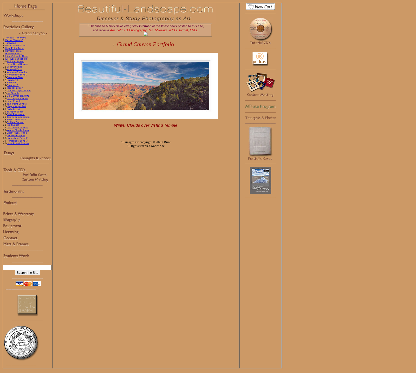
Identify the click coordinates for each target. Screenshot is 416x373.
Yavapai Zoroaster (17, 72)
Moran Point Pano (15, 45)
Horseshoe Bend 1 (17, 74)
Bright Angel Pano (17, 132)
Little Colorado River (16, 56)
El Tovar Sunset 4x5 (16, 58)
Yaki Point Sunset (16, 103)
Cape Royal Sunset (17, 64)
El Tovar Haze (14, 66)
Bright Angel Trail (16, 106)
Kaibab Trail (13, 109)
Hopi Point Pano (14, 48)
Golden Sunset (15, 122)
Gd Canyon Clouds (17, 98)
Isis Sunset (13, 125)
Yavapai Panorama (15, 37)
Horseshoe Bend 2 (17, 138)
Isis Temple (13, 93)
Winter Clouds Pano (18, 130)
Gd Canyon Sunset (17, 127)
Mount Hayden (15, 88)
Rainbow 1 (13, 80)
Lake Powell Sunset (18, 143)
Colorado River (15, 77)
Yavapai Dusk (14, 69)
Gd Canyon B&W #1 (18, 95)
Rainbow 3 (13, 85)
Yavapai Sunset (15, 111)
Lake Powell (13, 101)
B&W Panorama (16, 114)
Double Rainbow (16, 135)
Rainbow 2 (13, 82)
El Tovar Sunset (15, 61)
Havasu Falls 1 (13, 51)
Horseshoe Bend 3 (17, 140)
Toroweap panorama (18, 117)
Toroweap (10, 43)
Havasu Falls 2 (13, 53)
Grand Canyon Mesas (19, 90)
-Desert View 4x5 (14, 40)
